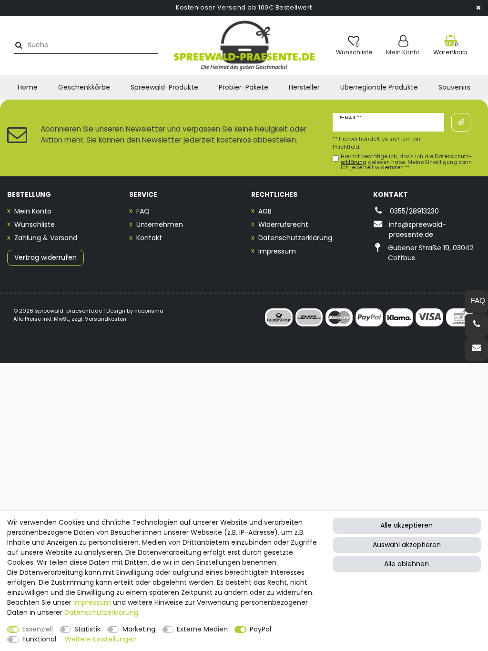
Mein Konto (32, 211)
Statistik (87, 629)
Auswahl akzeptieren (407, 544)
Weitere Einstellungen (101, 639)
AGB (265, 211)
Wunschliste (34, 224)
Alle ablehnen (406, 564)
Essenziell (37, 629)
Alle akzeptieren (406, 525)
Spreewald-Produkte (164, 87)
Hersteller (304, 87)
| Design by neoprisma (133, 311)
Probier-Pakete (243, 87)
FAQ (143, 211)
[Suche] (17, 45)
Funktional (39, 639)
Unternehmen (159, 224)
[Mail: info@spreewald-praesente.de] (476, 349)
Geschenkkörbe (84, 87)
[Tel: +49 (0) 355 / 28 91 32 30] (476, 325)
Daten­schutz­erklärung (101, 612)
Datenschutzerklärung (295, 238)
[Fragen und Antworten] (476, 301)
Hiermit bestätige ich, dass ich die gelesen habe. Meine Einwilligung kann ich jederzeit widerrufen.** (406, 162)
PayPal (260, 629)
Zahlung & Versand (45, 238)
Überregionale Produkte (379, 87)
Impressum (277, 251)
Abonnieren (460, 122)
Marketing (138, 629)
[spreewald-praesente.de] (244, 45)
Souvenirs (454, 87)
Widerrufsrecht (283, 224)
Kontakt (149, 238)
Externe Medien (202, 629)
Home (28, 87)
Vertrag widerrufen (45, 257)
